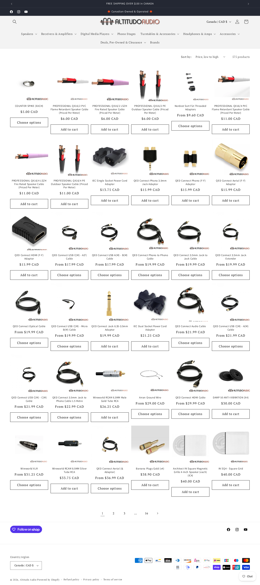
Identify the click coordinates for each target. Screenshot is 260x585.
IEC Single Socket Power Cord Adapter (109, 182)
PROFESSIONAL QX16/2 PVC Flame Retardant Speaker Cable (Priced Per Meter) (69, 109)
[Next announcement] (248, 4)
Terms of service (112, 579)
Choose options (29, 122)
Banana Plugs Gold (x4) (150, 468)
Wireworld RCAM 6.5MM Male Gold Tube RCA (110, 399)
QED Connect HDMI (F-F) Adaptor (29, 257)
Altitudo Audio (28, 579)
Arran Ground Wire (150, 397)
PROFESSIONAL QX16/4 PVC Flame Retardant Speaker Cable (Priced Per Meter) (230, 109)
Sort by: (186, 57)
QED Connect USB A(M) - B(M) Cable (110, 257)
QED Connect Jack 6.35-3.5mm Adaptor (109, 328)
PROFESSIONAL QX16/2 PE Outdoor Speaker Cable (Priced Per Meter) (150, 109)
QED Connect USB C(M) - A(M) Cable (230, 328)
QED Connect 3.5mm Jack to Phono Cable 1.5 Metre (69, 399)
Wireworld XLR (29, 468)
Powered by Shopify (48, 579)
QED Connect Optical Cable (29, 326)
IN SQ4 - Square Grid (231, 468)
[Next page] (157, 513)
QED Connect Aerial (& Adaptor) (109, 470)
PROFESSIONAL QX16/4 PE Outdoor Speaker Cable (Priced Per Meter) (69, 184)
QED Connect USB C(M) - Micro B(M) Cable (69, 328)
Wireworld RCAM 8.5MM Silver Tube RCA (69, 470)
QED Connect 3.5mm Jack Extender (230, 257)
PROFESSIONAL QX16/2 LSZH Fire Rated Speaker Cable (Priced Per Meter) (109, 109)
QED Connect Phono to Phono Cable (150, 257)
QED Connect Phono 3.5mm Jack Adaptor (150, 182)
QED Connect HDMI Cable (191, 397)
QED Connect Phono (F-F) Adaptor (190, 182)
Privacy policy (91, 579)
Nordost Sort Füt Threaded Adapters (190, 107)
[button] (14, 21)
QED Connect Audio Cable (190, 326)
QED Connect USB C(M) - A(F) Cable (69, 257)
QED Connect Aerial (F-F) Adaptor (230, 182)
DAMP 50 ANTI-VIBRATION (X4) (231, 397)
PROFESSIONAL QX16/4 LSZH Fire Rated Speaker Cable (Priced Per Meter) (29, 184)
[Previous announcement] (11, 4)
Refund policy (71, 579)
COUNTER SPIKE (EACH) (29, 106)
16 (146, 513)
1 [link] (103, 513)
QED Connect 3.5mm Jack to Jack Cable (190, 257)
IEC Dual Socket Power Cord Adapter (150, 328)
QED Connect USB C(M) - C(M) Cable (29, 399)
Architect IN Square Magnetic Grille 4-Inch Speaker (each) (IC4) (190, 472)
